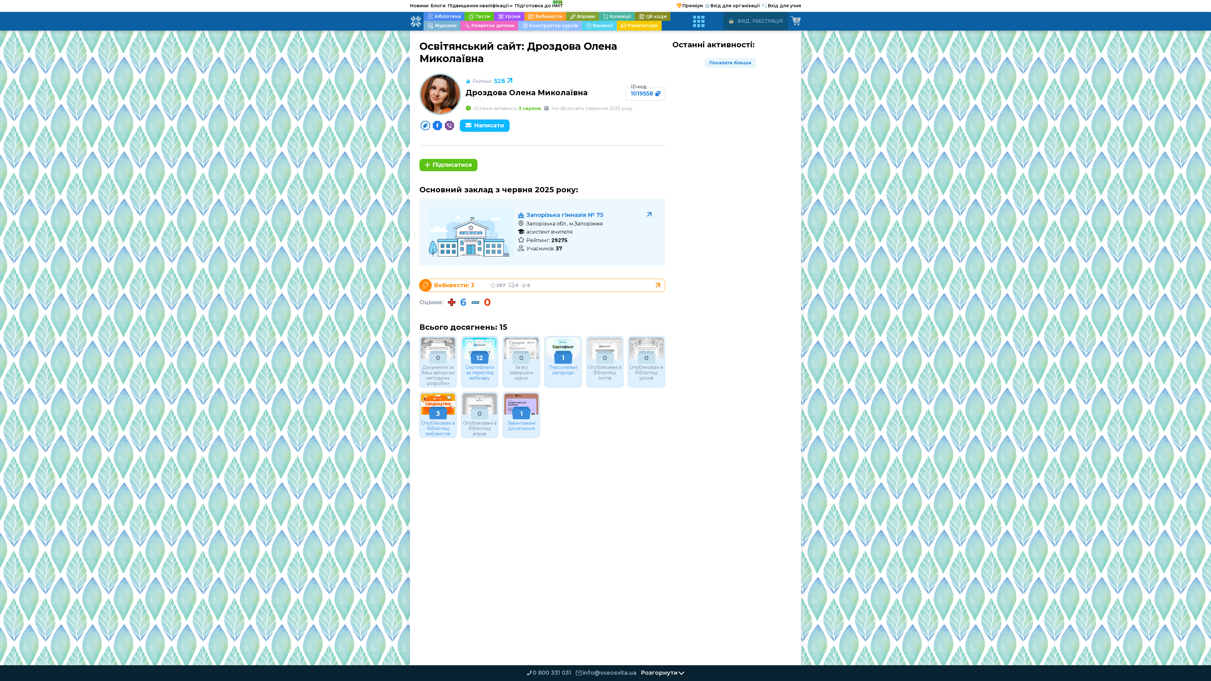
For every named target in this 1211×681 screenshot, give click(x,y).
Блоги (438, 6)
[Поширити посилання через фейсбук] (437, 125)
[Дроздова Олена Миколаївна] (440, 94)
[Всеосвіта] (415, 21)
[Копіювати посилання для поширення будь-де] (425, 125)
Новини (419, 6)
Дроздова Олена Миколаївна (526, 92)
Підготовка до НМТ (539, 5)
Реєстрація (767, 21)
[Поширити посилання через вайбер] (449, 125)
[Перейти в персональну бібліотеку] (545, 285)
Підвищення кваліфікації (480, 6)
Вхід (743, 21)
